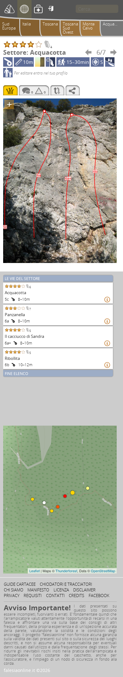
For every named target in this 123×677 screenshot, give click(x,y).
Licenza (61, 590)
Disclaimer (84, 590)
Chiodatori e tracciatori (66, 584)
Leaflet (34, 570)
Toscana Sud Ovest (70, 28)
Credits (76, 595)
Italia (26, 24)
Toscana (50, 24)
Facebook (99, 595)
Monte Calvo (89, 26)
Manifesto (38, 590)
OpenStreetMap (103, 570)
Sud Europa (9, 26)
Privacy (12, 595)
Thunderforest (66, 570)
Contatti (55, 595)
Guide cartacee (20, 584)
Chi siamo (13, 590)
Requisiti (33, 595)
